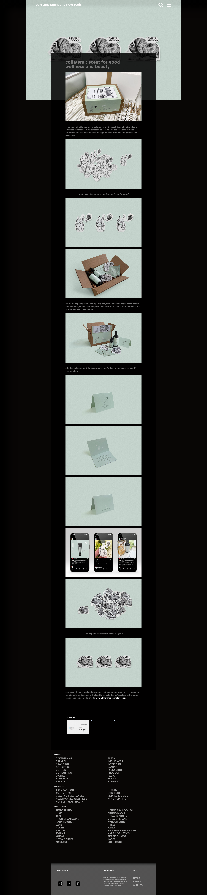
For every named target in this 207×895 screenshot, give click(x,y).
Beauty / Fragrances (70, 796)
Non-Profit (115, 793)
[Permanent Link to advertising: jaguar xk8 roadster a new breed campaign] (101, 727)
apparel (61, 761)
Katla (111, 828)
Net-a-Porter (65, 839)
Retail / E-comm (118, 796)
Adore (60, 828)
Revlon (60, 831)
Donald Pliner (117, 816)
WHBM (60, 836)
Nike (59, 813)
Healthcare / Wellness (71, 799)
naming (112, 767)
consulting (64, 773)
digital (60, 776)
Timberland (64, 810)
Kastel (112, 839)
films (111, 759)
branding (62, 764)
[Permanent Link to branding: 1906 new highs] (78, 727)
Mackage (62, 842)
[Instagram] (60, 884)
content (61, 770)
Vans (59, 825)
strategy (114, 782)
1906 (59, 816)
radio (111, 776)
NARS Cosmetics (119, 833)
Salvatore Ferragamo (122, 831)
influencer (115, 761)
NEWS (136, 878)
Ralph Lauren (65, 822)
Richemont (115, 842)
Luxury (112, 790)
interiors (114, 764)
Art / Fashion (65, 790)
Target (112, 825)
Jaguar (60, 833)
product (113, 773)
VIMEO (137, 882)
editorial (62, 779)
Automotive (63, 793)
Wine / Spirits (117, 799)
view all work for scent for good (110, 698)
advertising (64, 759)
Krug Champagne (67, 819)
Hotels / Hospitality (70, 802)
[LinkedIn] (69, 884)
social (112, 779)
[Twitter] (86, 884)
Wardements (116, 822)
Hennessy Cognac (120, 810)
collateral (63, 767)
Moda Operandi (118, 819)
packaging (115, 770)
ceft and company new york (58, 5)
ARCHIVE (138, 885)
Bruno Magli (116, 813)
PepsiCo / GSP (117, 836)
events (60, 782)
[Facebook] (78, 884)
